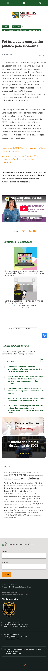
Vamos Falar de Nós (10, 517)
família (26, 485)
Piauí (39, 498)
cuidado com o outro (33, 475)
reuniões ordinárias (33, 510)
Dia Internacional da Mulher (18, 328)
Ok (5, 574)
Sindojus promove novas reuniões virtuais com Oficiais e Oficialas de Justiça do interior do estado (25, 273)
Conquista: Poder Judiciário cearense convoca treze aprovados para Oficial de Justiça (26, 390)
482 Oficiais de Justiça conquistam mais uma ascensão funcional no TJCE (26, 399)
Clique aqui (18, 354)
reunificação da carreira (15, 510)
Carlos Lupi (36, 472)
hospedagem (11, 488)
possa (17, 501)
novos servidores (16, 499)
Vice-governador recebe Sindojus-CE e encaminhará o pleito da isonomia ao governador (20, 159)
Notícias (16, 27)
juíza (19, 491)
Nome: (5, 552)
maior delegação (19, 494)
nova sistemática (31, 496)
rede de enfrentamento (23, 505)
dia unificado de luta (14, 479)
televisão (20, 512)
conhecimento (18, 474)
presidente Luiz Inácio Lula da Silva (30, 501)
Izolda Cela (10, 491)
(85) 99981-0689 (10, 625)
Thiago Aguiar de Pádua (30, 512)
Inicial (5, 27)
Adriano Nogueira (9, 472)
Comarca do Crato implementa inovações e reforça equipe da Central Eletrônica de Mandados (25, 369)
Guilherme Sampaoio (36, 486)
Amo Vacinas (19, 472)
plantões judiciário (9, 501)
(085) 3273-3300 (14, 623)
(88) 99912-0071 (22, 625)
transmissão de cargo (36, 515)
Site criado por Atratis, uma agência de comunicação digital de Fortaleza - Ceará (24, 665)
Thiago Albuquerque (16, 514)
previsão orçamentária (10, 504)
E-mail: (5, 562)
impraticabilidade (23, 488)
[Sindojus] (24, 15)
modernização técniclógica (17, 496)
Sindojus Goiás (12, 512)
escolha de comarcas (23, 483)
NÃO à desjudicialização (28, 499)
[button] (8, 3)
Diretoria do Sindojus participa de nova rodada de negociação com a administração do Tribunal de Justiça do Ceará (25, 409)
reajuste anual (25, 504)
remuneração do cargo (33, 508)
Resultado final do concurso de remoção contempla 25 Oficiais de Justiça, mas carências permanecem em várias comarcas (26, 380)
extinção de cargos (16, 486)
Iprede (33, 488)
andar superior (28, 472)
